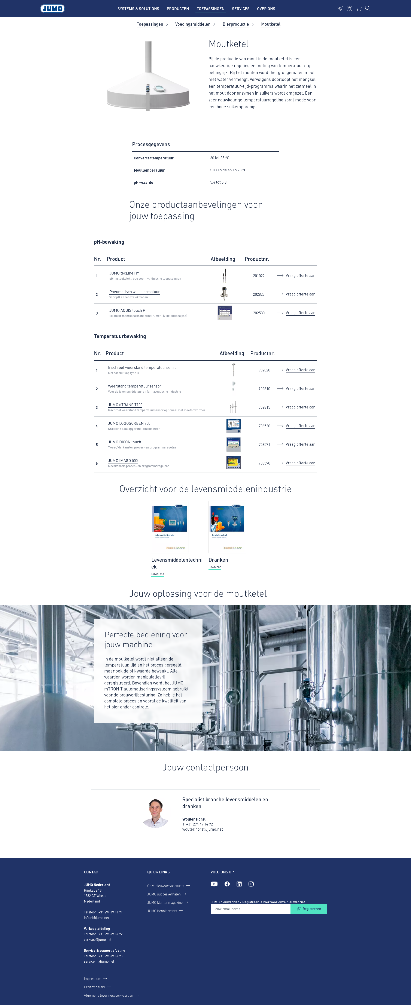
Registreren (312, 908)
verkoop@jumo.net (97, 939)
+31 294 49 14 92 (110, 933)
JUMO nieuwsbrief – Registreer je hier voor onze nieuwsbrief (258, 902)
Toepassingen (150, 24)
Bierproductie (236, 24)
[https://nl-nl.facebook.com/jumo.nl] (227, 884)
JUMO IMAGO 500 (123, 460)
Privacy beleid (94, 986)
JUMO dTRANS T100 (125, 404)
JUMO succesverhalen (164, 894)
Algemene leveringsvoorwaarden (108, 995)
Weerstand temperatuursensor (134, 386)
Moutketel (270, 24)
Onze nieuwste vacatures (165, 885)
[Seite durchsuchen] (368, 8)
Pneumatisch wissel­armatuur (134, 291)
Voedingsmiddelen (192, 24)
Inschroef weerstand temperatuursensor (143, 367)
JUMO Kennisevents (162, 910)
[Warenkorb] (359, 8)
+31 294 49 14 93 (110, 955)
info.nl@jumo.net (96, 917)
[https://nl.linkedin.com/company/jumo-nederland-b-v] (239, 884)
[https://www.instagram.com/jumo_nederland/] (251, 884)
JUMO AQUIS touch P (127, 310)
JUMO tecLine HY (124, 273)
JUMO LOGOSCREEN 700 (129, 423)
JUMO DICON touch (124, 441)
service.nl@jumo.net (99, 961)
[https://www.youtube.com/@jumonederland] (214, 884)
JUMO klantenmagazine (165, 902)
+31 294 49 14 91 (110, 912)
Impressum (92, 978)
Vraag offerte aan (300, 275)
